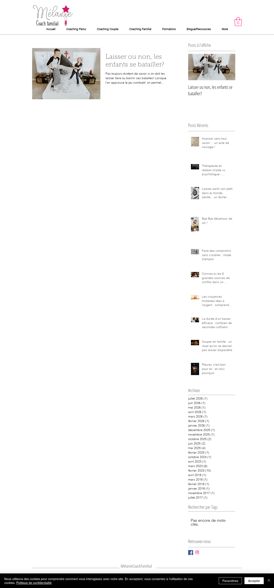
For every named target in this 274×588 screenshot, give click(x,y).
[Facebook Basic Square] (190, 552)
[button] (238, 21)
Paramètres (230, 581)
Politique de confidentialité (34, 582)
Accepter (254, 581)
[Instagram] (197, 552)
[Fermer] (268, 581)
